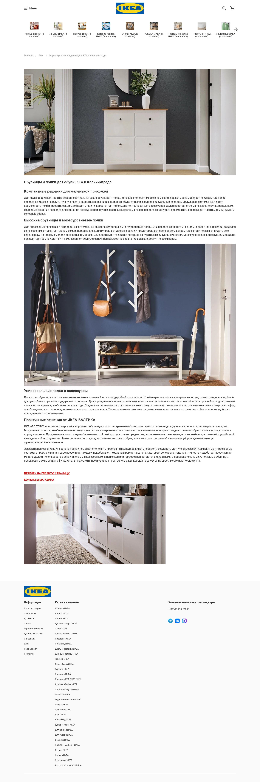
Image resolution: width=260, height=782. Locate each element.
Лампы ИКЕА (61, 613)
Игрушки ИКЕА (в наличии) (34, 35)
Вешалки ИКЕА (62, 694)
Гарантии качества (33, 628)
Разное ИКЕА (61, 704)
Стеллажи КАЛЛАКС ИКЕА (68, 679)
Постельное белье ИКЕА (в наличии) (178, 35)
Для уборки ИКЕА (64, 735)
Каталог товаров (32, 608)
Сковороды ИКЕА (63, 760)
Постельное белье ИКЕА (67, 633)
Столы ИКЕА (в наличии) (130, 35)
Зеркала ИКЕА (62, 669)
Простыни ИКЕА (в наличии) (202, 35)
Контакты (29, 654)
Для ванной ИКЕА (64, 730)
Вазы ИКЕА (60, 714)
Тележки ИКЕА (62, 659)
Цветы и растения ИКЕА (67, 649)
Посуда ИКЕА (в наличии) (82, 35)
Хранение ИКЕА (62, 709)
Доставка (29, 618)
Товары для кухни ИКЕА (67, 689)
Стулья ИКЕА (61, 750)
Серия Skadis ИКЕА (64, 664)
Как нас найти (31, 649)
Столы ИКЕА (61, 628)
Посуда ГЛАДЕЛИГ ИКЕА (67, 745)
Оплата (27, 623)
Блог (41, 55)
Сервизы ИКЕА (62, 740)
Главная (28, 55)
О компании (30, 613)
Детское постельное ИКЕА (68, 765)
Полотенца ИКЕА (63, 644)
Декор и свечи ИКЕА (65, 725)
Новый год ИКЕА (63, 719)
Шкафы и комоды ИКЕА (66, 654)
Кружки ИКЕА (62, 755)
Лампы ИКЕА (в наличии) (58, 35)
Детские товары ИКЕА (66, 623)
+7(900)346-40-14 (179, 608)
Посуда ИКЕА (61, 618)
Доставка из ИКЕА (33, 633)
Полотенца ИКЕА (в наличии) (225, 35)
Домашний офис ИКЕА (66, 684)
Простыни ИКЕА (63, 639)
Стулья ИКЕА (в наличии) (154, 35)
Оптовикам (29, 639)
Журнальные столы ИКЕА (67, 699)
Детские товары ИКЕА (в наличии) (106, 35)
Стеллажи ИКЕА (63, 674)
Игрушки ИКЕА (62, 608)
